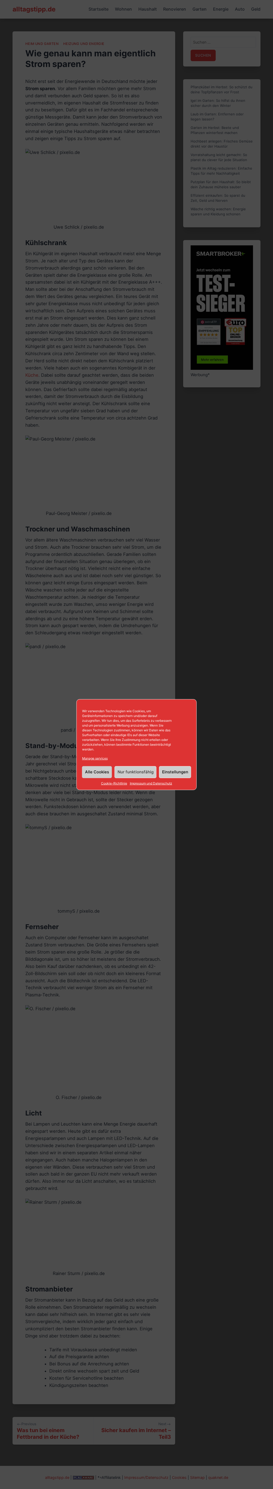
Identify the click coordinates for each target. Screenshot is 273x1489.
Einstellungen (175, 771)
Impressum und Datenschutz (151, 783)
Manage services (95, 758)
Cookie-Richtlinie (114, 783)
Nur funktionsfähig (136, 771)
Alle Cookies (97, 771)
